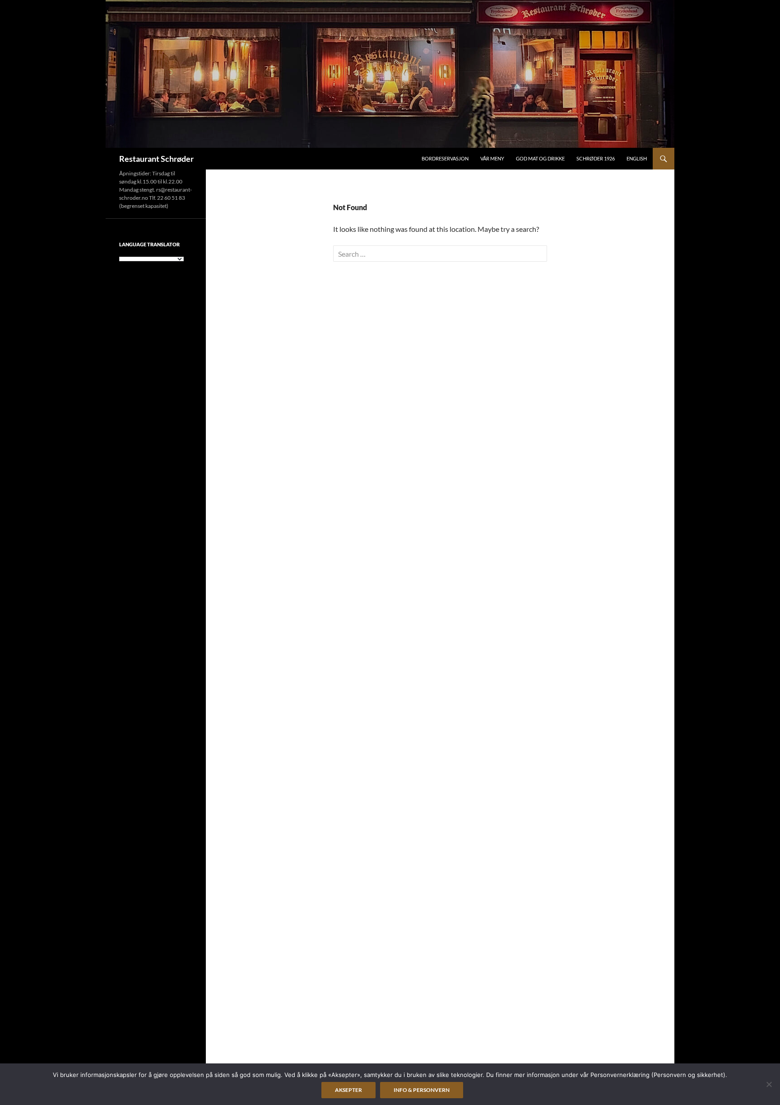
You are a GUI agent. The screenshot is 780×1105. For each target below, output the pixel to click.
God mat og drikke (540, 158)
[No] (768, 1084)
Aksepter (348, 1089)
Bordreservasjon (445, 158)
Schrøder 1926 (595, 158)
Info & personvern (422, 1089)
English (637, 158)
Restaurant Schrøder (156, 159)
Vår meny (492, 158)
